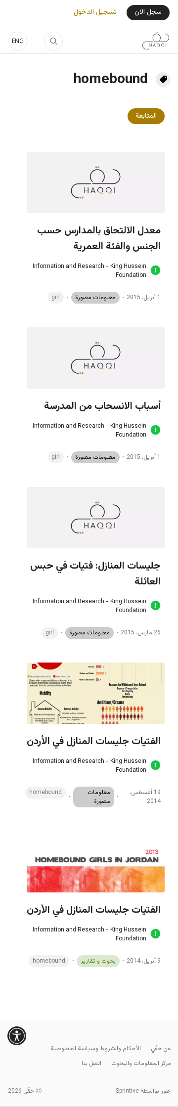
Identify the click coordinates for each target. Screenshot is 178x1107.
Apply (53, 41)
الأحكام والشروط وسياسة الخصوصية (95, 1048)
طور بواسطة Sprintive (143, 1091)
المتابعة (146, 116)
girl (55, 297)
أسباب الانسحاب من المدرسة (102, 406)
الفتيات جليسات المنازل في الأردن (94, 742)
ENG (18, 41)
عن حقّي (161, 1048)
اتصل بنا (91, 1063)
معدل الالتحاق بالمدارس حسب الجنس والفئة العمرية (99, 239)
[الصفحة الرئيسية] (156, 41)
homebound (45, 792)
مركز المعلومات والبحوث (141, 1063)
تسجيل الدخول (95, 12)
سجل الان (148, 12)
